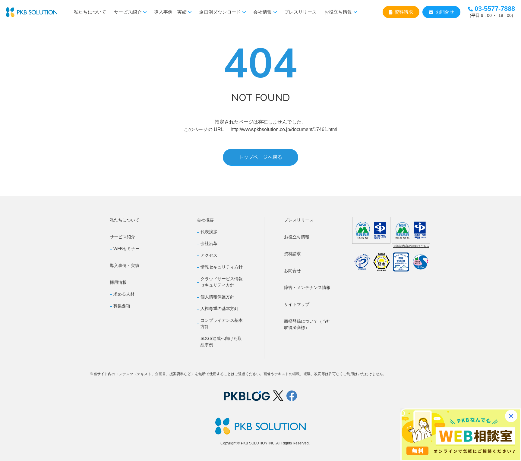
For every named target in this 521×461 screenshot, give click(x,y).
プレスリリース (300, 11)
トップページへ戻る (260, 157)
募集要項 (121, 305)
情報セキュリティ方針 (222, 267)
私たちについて (90, 11)
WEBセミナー (126, 248)
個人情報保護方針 (217, 296)
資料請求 (404, 11)
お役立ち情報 (338, 11)
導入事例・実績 (170, 11)
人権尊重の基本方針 (219, 308)
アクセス (209, 255)
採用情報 (118, 282)
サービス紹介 (128, 11)
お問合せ (445, 11)
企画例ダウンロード (220, 11)
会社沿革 (209, 243)
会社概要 (205, 220)
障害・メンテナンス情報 (307, 287)
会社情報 (262, 11)
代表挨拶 (209, 231)
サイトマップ (296, 304)
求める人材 (123, 294)
